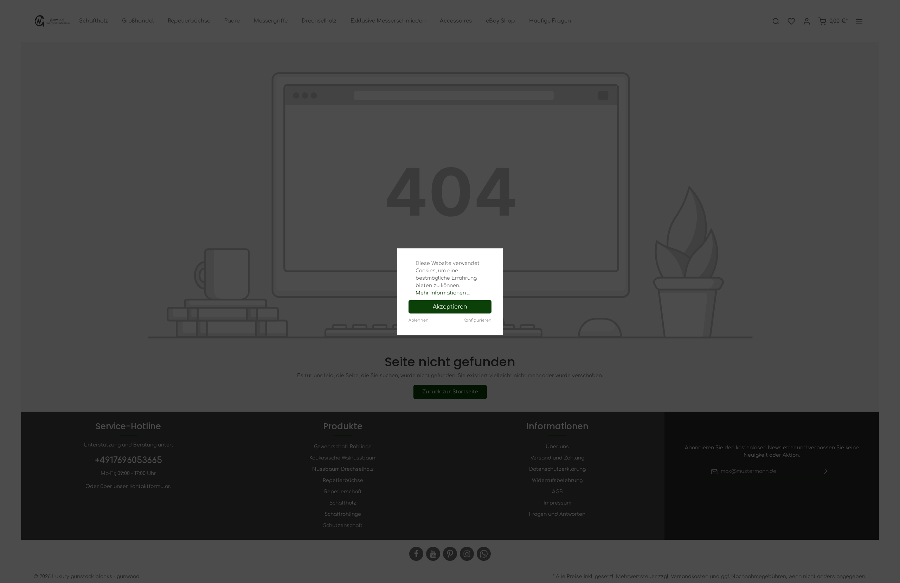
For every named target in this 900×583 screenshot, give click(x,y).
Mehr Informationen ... (443, 293)
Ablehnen (419, 320)
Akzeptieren (450, 307)
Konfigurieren (477, 320)
